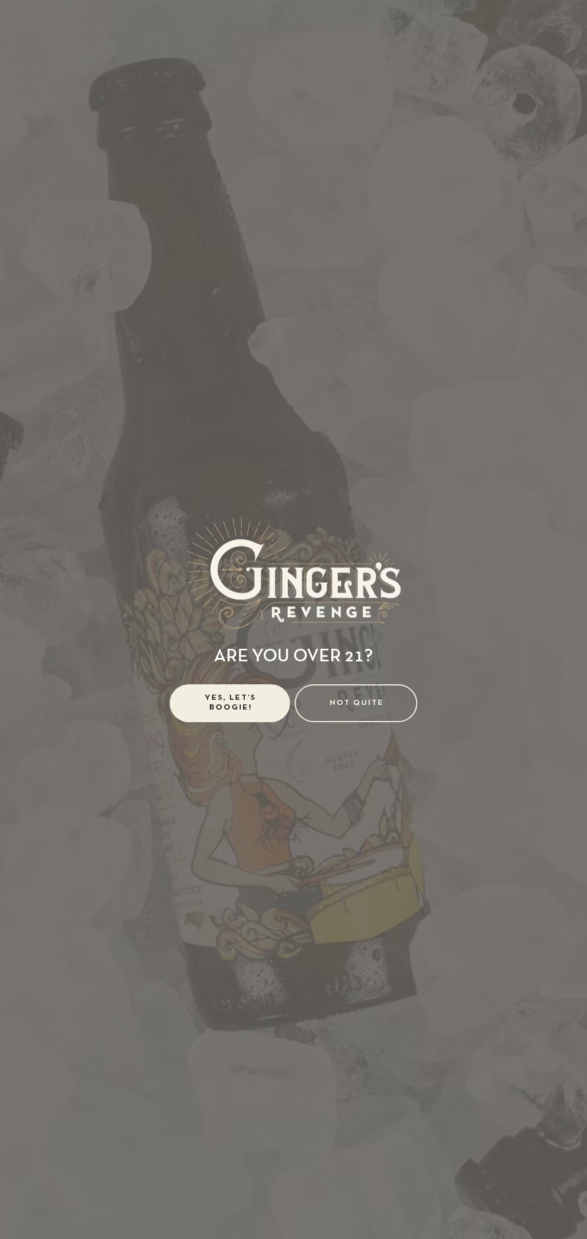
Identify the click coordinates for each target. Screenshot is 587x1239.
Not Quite (357, 703)
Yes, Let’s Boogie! (230, 702)
